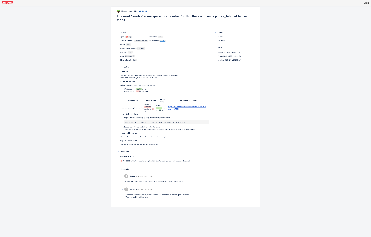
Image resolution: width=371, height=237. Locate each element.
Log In (366, 3)
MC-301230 (143, 11)
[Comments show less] (119, 169)
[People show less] (216, 32)
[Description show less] (119, 67)
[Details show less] (119, 32)
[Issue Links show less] (119, 151)
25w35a (162, 41)
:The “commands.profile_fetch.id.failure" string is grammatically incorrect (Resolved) (156, 161)
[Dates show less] (216, 48)
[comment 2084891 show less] (122, 176)
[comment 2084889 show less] (122, 189)
